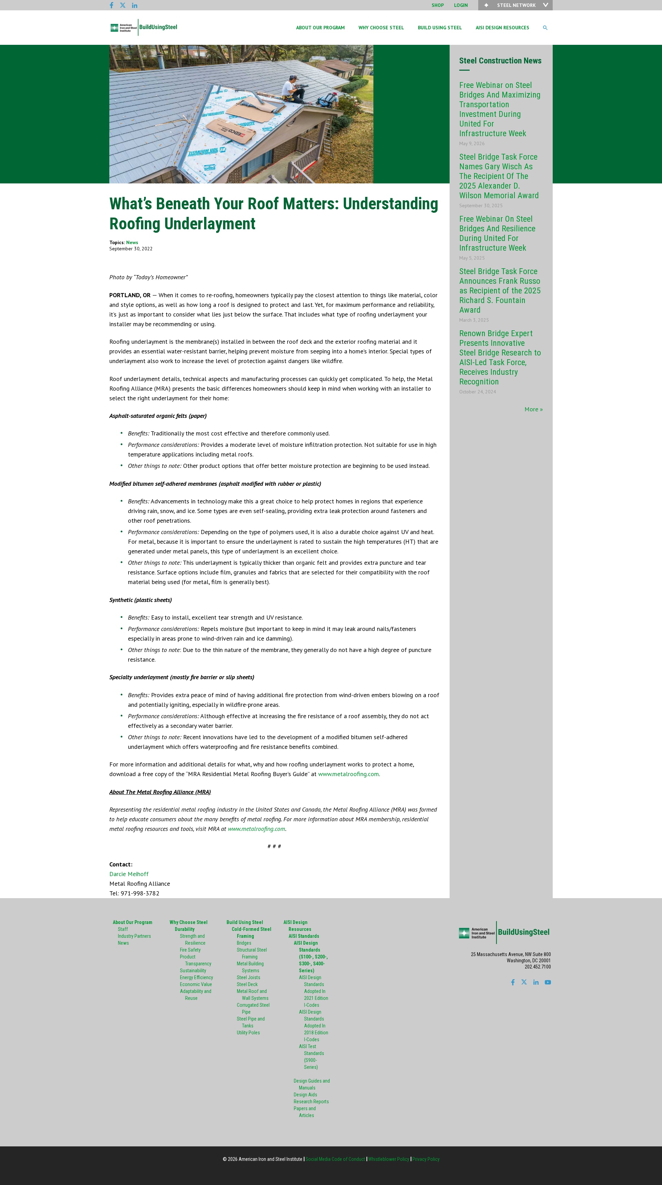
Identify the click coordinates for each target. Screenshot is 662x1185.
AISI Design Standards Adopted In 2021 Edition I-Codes (313, 991)
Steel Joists (248, 977)
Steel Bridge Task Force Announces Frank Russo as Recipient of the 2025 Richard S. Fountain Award (500, 291)
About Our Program (320, 27)
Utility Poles (248, 1032)
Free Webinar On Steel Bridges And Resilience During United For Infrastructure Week (497, 233)
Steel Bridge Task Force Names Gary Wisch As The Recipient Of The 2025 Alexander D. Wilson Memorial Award (499, 176)
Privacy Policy (426, 1159)
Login (461, 5)
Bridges (244, 943)
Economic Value (196, 984)
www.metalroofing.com (348, 774)
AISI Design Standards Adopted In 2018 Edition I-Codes (313, 1025)
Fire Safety (190, 950)
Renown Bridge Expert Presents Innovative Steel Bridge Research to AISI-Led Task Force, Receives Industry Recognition (500, 357)
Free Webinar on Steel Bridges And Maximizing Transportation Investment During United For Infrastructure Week (500, 109)
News (132, 242)
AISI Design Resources (502, 27)
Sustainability (193, 970)
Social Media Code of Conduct (335, 1159)
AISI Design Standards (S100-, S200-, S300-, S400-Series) (311, 956)
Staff (123, 929)
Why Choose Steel (381, 27)
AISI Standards (304, 936)
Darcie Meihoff (129, 874)
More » (533, 409)
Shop (438, 5)
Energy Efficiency (196, 977)
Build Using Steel (143, 27)
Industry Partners (134, 936)
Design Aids (305, 1094)
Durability (184, 929)
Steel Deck (247, 984)
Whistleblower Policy (388, 1159)
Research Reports (311, 1101)
